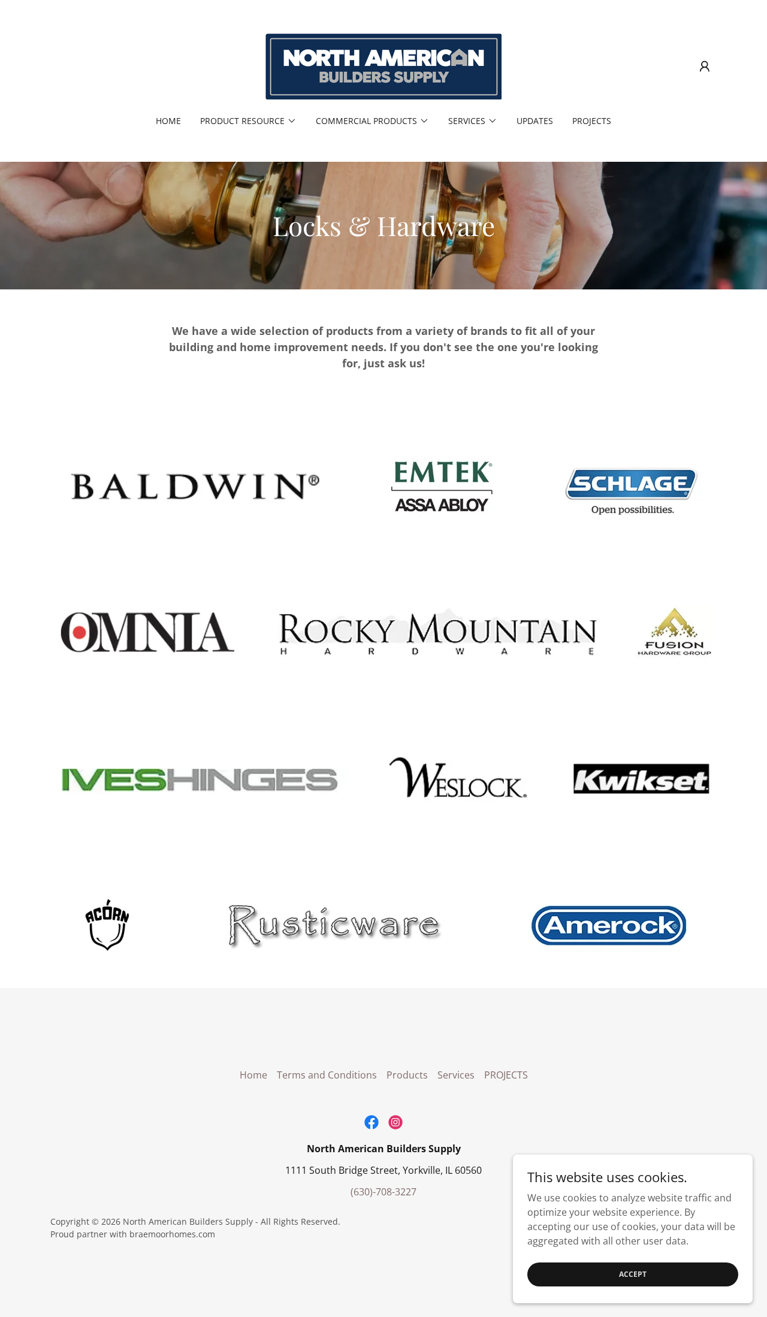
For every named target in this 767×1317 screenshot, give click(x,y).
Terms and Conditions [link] (327, 1075)
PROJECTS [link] (591, 120)
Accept (633, 1274)
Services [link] (456, 1075)
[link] (383, 65)
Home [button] (253, 1075)
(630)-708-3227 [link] (383, 1191)
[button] (705, 66)
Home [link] (168, 120)
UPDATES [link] (535, 120)
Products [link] (407, 1075)
